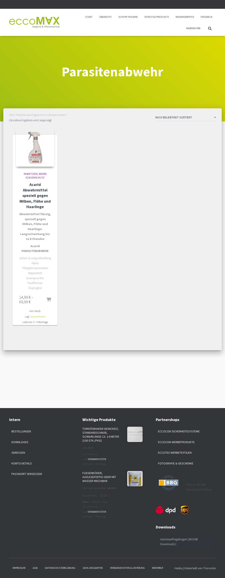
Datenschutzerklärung (60, 567)
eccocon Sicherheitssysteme (179, 431)
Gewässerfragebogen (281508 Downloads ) (179, 541)
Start (89, 16)
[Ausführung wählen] (49, 300)
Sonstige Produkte (156, 16)
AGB (35, 567)
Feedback (206, 16)
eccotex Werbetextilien (175, 453)
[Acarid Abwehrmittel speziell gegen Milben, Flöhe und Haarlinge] (35, 147)
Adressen (18, 453)
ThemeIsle (209, 568)
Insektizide (31, 173)
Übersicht (105, 16)
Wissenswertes (185, 16)
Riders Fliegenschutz (36, 175)
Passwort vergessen (26, 474)
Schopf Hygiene (128, 16)
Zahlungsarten (93, 567)
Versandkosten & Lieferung (127, 567)
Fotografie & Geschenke (175, 463)
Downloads (19, 442)
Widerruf (157, 567)
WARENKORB (193, 28)
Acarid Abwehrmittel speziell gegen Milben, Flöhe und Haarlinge (35, 195)
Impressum (19, 567)
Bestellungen (21, 431)
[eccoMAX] (34, 22)
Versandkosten (38, 316)
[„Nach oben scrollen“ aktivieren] (216, 569)
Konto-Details (21, 463)
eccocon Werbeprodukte (176, 442)
